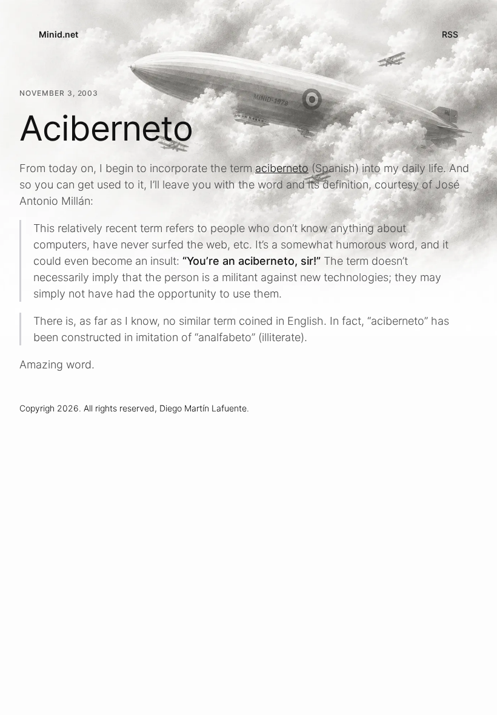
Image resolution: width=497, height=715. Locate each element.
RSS (450, 34)
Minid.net (58, 34)
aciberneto (282, 168)
